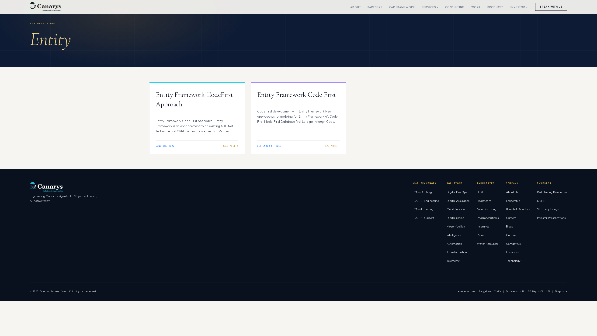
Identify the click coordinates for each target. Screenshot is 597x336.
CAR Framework (402, 7)
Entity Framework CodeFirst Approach (194, 99)
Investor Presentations (551, 218)
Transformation (457, 252)
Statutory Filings (548, 209)
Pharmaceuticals (488, 218)
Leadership (513, 201)
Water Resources (487, 243)
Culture (511, 235)
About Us (512, 192)
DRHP (541, 201)
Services (429, 7)
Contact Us (513, 243)
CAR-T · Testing (423, 209)
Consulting (455, 7)
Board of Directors (518, 209)
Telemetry (453, 260)
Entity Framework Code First (296, 94)
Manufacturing (486, 209)
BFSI (480, 192)
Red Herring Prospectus (552, 192)
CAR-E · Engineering (426, 201)
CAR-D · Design (423, 192)
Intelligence (454, 235)
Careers (511, 218)
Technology (513, 260)
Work (476, 7)
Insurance (483, 226)
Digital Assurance (458, 201)
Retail (480, 235)
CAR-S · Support (423, 218)
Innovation (513, 252)
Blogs (509, 226)
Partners (375, 7)
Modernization (456, 226)
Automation (454, 243)
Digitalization (455, 218)
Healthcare (484, 201)
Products (495, 7)
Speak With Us (551, 6)
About (355, 7)
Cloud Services (456, 209)
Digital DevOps (457, 192)
